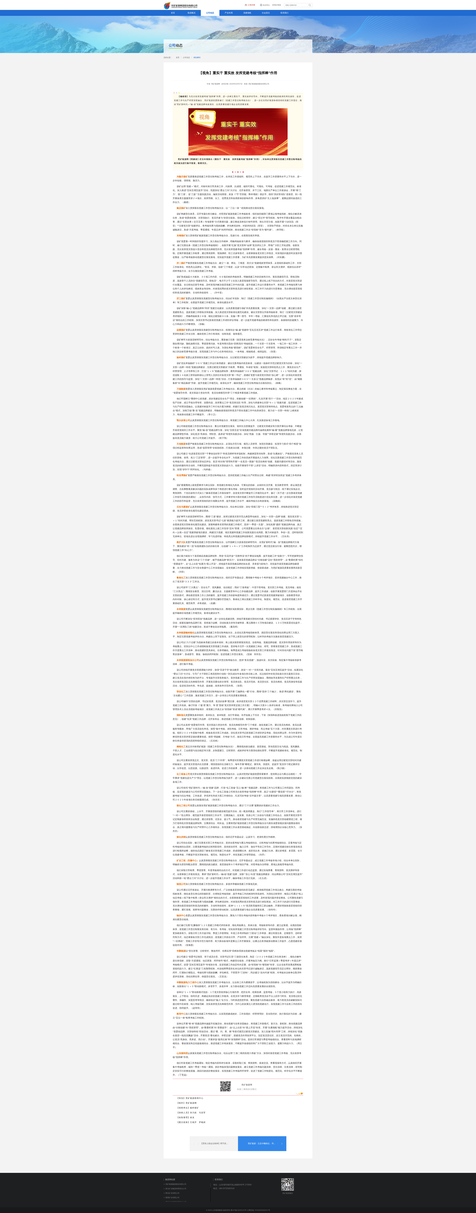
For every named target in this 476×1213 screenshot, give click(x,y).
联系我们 (284, 13)
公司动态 (210, 13)
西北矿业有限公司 (172, 1193)
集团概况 (191, 13)
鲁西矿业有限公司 (172, 1198)
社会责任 (266, 13)
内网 (257, 5)
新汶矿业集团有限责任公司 (175, 1189)
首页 (173, 13)
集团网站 (266, 5)
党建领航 (247, 13)
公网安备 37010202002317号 (258, 1210)
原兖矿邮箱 (276, 5)
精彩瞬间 (196, 57)
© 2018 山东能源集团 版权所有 (218, 1210)
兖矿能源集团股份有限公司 (175, 1184)
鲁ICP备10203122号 (239, 1210)
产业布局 (229, 13)
